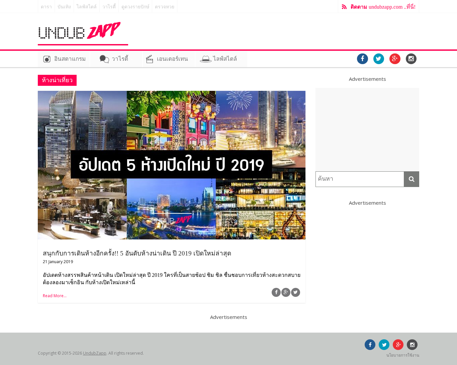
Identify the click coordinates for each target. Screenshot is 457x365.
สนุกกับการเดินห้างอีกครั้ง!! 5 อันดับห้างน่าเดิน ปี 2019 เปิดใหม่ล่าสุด (137, 253)
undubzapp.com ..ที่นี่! (383, 7)
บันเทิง (64, 6)
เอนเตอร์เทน (172, 59)
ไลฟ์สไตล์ (87, 6)
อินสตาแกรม (70, 59)
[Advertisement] (367, 129)
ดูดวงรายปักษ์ (135, 6)
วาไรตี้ (109, 6)
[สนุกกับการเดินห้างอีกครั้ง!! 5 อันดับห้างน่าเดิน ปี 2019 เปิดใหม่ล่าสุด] (171, 95)
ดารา (46, 6)
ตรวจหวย (164, 6)
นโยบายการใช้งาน (402, 355)
